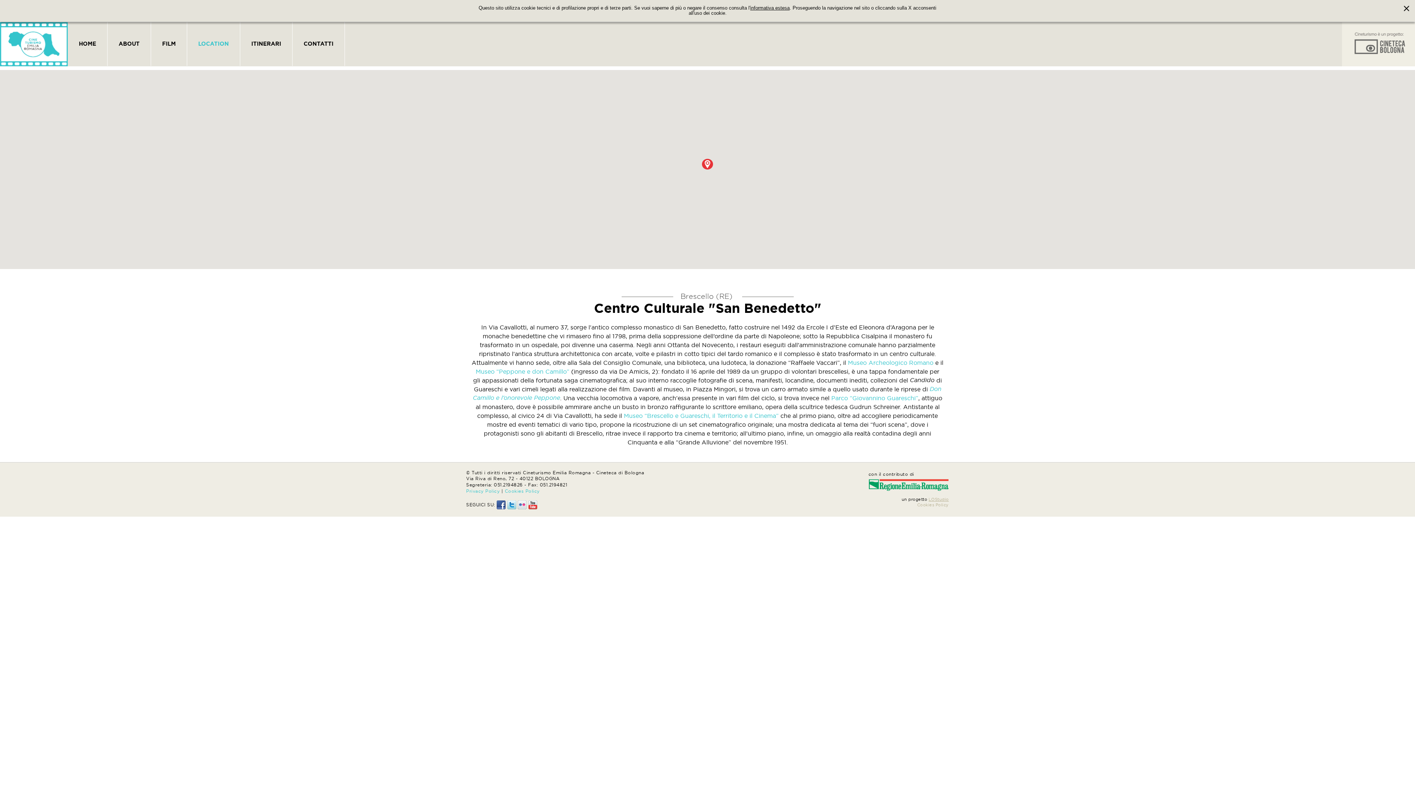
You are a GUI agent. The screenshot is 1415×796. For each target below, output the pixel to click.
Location (213, 44)
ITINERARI (266, 44)
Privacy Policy (483, 491)
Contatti (318, 44)
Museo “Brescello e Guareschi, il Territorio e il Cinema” (701, 415)
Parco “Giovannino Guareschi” (874, 398)
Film (169, 44)
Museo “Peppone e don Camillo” (522, 371)
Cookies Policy (522, 491)
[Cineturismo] (34, 44)
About (129, 44)
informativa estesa (770, 8)
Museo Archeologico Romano (890, 362)
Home (87, 44)
